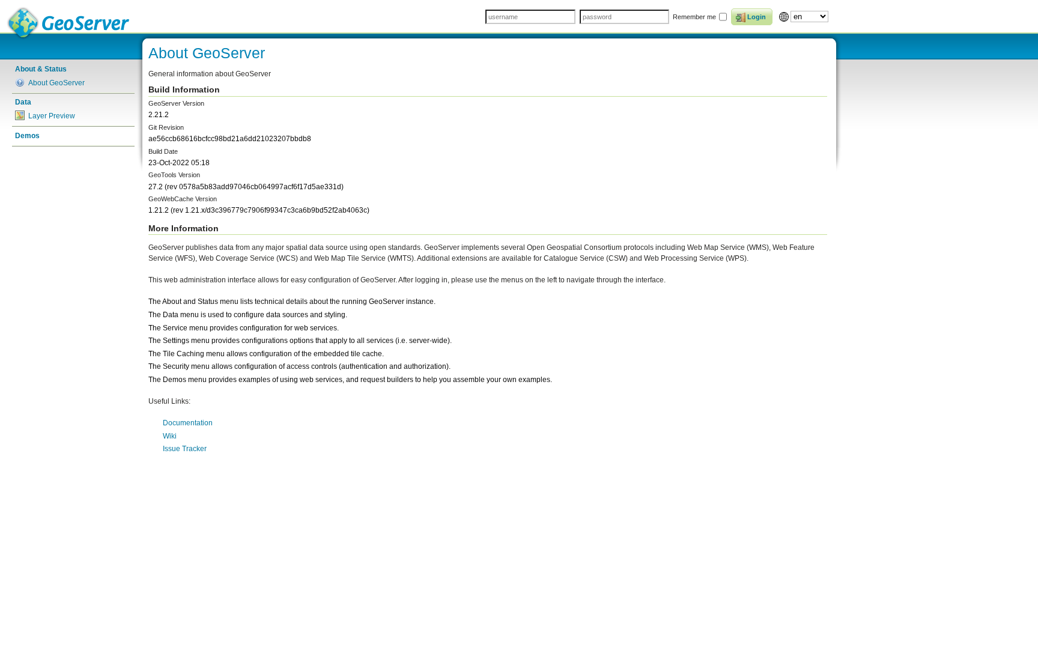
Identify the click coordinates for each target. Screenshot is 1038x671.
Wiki (170, 436)
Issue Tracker (185, 449)
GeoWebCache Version (182, 198)
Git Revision (166, 127)
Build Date (163, 151)
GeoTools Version (174, 174)
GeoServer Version (176, 103)
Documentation (188, 423)
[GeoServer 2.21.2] (69, 23)
